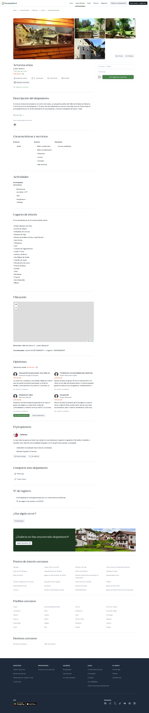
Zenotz (77, 607)
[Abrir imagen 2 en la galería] (90, 28)
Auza (77, 615)
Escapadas (67, 669)
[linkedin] (134, 704)
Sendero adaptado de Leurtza (23, 582)
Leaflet (75, 341)
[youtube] (125, 704)
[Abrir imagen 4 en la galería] (90, 49)
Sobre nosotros (19, 669)
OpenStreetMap (89, 341)
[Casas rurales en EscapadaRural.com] (9, 3)
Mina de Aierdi (18, 575)
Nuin (45, 627)
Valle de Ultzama (49, 644)
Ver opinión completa (20, 389)
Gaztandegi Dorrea (112, 575)
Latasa (46, 615)
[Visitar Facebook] (15, 124)
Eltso (46, 611)
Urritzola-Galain (111, 611)
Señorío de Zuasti (81, 586)
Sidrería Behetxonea (20, 586)
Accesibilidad (93, 682)
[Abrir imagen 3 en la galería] (120, 28)
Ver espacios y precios (118, 77)
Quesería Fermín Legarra (52, 582)
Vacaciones (67, 673)
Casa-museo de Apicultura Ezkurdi (118, 567)
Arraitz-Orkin (79, 619)
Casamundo (117, 678)
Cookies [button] (91, 678)
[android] (19, 704)
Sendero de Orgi (80, 567)
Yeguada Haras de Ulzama (53, 571)
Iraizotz (15, 615)
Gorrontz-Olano (111, 607)
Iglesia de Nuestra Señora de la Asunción (119, 590)
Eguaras (109, 619)
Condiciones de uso (95, 669)
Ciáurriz (108, 623)
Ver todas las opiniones (21, 415)
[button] (55, 322)
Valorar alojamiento (38, 415)
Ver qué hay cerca (21, 71)
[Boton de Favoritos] (130, 23)
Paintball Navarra (80, 590)
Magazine (104, 3)
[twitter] (115, 704)
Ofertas (96, 3)
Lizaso (15, 607)
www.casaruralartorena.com (22, 120)
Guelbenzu (78, 611)
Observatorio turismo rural (23, 678)
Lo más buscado (69, 678)
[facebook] (105, 704)
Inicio (71, 3)
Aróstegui (109, 615)
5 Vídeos (130, 56)
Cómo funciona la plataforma (98, 686)
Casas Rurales (80, 3)
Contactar (17, 682)
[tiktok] (120, 704)
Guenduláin (17, 623)
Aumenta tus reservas (46, 669)
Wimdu (115, 673)
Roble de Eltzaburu (81, 571)
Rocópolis (47, 586)
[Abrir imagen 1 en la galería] (43, 38)
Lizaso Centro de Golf (51, 567)
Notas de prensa (19, 673)
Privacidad (91, 673)
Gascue (15, 619)
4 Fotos (120, 56)
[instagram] (110, 704)
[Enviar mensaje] (100, 77)
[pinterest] (129, 704)
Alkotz (46, 619)
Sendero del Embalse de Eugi (54, 590)
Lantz (15, 627)
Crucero (16, 590)
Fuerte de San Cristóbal (83, 582)
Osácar (77, 627)
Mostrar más (17, 115)
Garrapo (16, 567)
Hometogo (116, 669)
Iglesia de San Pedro (113, 586)
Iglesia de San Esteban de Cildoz (55, 575)
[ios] (31, 704)
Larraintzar (16, 611)
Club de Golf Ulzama (20, 571)
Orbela (108, 582)
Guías (89, 3)
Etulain (108, 627)
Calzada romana (111, 571)
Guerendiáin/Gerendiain (52, 607)
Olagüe (46, 623)
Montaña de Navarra (20, 644)
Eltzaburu (78, 623)
